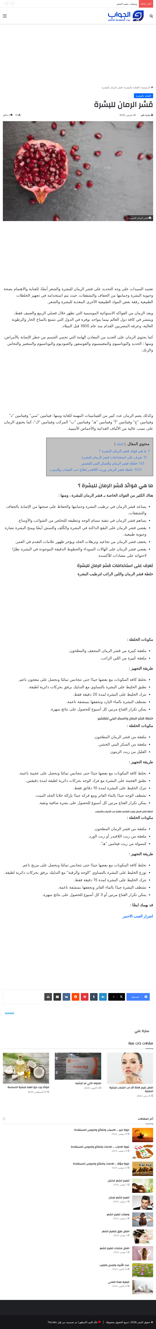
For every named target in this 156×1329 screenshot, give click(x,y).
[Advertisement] (78, 53)
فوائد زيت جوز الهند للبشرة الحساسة (28, 1087)
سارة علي (145, 115)
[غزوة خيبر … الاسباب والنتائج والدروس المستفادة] (142, 1135)
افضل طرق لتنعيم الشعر (124, 3)
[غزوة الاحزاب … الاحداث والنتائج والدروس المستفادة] (142, 1152)
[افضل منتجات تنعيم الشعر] (142, 1253)
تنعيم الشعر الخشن (118, 1180)
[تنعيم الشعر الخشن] (142, 1186)
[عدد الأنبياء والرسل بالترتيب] (142, 1270)
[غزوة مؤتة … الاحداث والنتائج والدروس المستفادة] (142, 1169)
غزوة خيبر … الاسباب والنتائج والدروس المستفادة (101, 1130)
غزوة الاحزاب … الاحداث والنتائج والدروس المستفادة (100, 1146)
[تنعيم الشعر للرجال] (142, 1202)
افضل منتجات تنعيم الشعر (114, 1248)
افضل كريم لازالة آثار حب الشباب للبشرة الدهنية (131, 1089)
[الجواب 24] (126, 15)
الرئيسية (146, 87)
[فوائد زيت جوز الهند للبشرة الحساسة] (26, 1068)
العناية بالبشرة (131, 87)
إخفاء (120, 444)
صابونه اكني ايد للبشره (88, 1083)
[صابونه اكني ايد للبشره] (78, 1066)
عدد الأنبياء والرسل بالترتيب (114, 1265)
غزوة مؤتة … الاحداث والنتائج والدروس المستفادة (101, 1163)
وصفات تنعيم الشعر (118, 1214)
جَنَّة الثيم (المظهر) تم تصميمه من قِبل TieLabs (72, 1322)
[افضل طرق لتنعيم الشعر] (142, 1236)
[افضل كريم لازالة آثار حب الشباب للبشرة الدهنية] (130, 1068)
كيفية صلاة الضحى (118, 1282)
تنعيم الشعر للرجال (119, 1197)
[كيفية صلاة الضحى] (142, 1287)
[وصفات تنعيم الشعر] (142, 1219)
